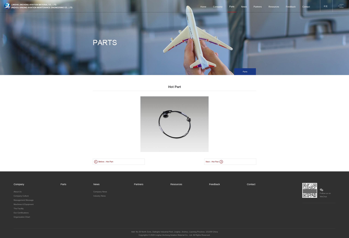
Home (203, 7)
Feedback (291, 7)
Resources (274, 7)
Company (217, 7)
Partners (258, 7)
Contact (306, 7)
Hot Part (109, 162)
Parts (231, 6)
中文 (326, 6)
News (244, 7)
